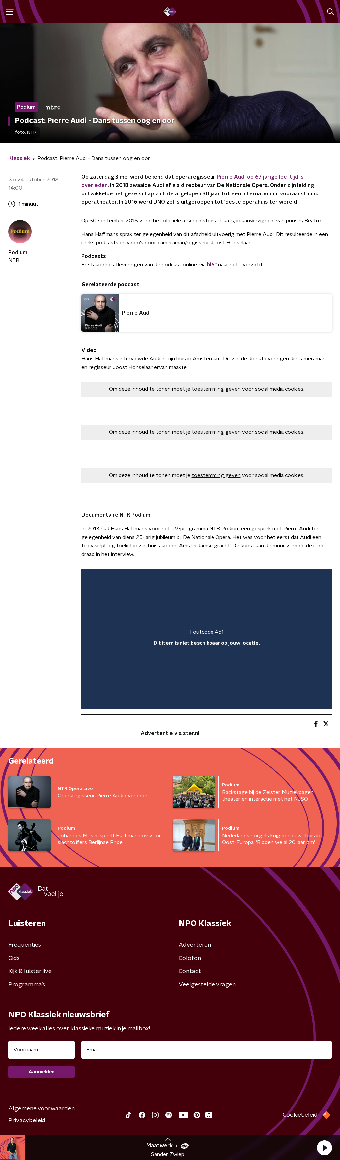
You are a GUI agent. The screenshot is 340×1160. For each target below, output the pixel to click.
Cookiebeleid (300, 1115)
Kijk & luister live (30, 971)
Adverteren (195, 945)
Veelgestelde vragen (207, 985)
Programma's (26, 985)
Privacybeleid (26, 1120)
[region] (206, 639)
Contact (190, 971)
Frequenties (24, 945)
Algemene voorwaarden (41, 1109)
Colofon (190, 958)
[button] (324, 1147)
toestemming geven (216, 389)
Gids (14, 958)
